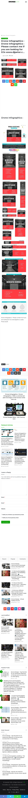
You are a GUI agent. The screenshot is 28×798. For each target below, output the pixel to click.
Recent (4, 559)
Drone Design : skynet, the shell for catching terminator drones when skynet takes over (18, 720)
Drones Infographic (10, 35)
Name (3, 497)
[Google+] (5, 608)
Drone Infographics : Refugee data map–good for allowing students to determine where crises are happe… (20, 437)
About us (9, 789)
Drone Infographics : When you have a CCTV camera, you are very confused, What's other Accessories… (7, 460)
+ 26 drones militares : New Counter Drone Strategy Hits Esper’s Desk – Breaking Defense (18, 593)
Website (3, 508)
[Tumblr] (22, 608)
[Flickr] (19, 608)
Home (3, 35)
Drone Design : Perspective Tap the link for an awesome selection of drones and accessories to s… (19, 710)
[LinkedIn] (15, 608)
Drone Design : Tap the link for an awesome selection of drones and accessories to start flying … (19, 674)
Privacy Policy (15, 789)
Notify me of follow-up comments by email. (13, 514)
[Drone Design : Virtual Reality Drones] (6, 601)
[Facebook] (8, 608)
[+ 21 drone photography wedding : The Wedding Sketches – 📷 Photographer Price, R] (6, 573)
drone (7, 364)
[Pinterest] (12, 608)
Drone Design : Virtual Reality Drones (17, 599)
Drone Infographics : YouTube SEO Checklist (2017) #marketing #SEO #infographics (20, 460)
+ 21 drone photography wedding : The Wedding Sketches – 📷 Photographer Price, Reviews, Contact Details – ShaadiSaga (18, 574)
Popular (13, 559)
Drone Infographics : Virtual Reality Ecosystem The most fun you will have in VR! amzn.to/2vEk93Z (7, 441)
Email (3, 503)
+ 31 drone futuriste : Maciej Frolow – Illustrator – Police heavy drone (18, 584)
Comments (23, 559)
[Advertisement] (14, 19)
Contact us (22, 789)
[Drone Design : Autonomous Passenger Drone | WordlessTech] (6, 566)
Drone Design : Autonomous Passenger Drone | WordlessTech (18, 565)
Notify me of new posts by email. (11, 517)
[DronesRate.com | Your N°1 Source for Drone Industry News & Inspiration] (14, 2)
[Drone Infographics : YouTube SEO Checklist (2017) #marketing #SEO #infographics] (21, 452)
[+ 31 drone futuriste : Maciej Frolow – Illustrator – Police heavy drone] (6, 585)
